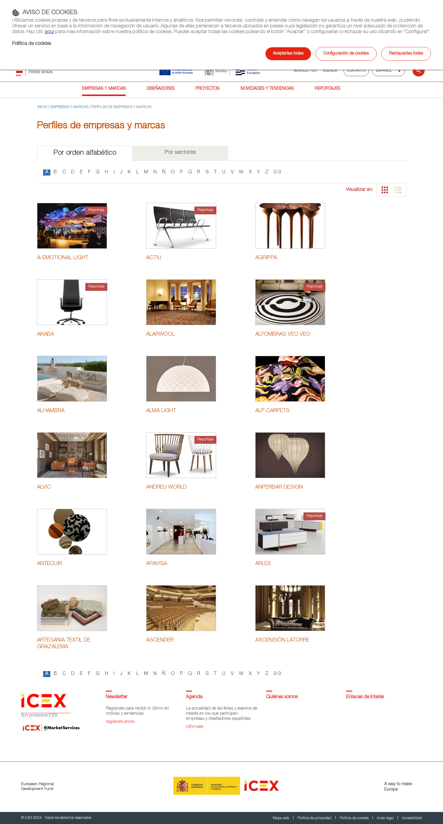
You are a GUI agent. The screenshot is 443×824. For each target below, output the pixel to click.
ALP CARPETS (272, 411)
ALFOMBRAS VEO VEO (282, 334)
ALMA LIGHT (161, 411)
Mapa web (281, 818)
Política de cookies (31, 44)
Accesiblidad (412, 818)
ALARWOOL (160, 334)
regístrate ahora (120, 722)
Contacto (356, 71)
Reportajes (327, 89)
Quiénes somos (282, 697)
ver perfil (72, 217)
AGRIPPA (266, 258)
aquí (49, 32)
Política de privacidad (314, 818)
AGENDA (330, 71)
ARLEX (263, 564)
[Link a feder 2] (224, 70)
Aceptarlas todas (288, 53)
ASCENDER (160, 640)
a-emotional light (62, 258)
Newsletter (116, 697)
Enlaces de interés (365, 697)
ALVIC (44, 487)
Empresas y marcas (104, 89)
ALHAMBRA (50, 411)
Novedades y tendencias (267, 89)
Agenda (194, 697)
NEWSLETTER (305, 71)
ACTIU (153, 258)
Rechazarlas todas (406, 53)
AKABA (45, 334)
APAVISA (156, 564)
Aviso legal (385, 818)
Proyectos (207, 89)
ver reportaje (72, 233)
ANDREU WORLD (166, 487)
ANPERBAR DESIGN (279, 487)
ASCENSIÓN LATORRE (282, 640)
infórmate (194, 727)
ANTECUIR (49, 564)
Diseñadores (160, 89)
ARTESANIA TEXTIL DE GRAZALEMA (63, 644)
